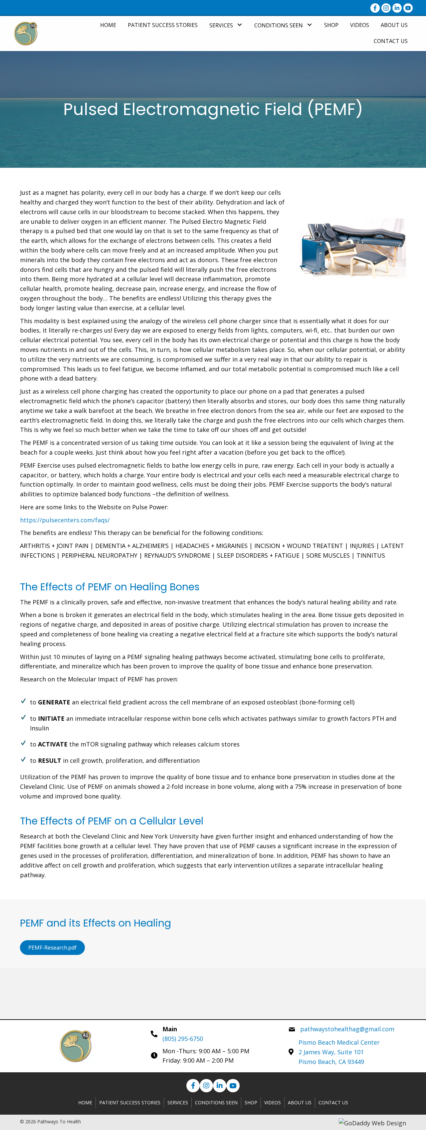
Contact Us (333, 1102)
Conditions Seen (216, 1102)
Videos (272, 1102)
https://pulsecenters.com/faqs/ (65, 520)
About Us (300, 1102)
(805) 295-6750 (182, 1039)
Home (85, 1102)
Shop (251, 1102)
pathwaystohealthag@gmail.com (347, 1029)
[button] (239, 25)
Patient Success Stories (129, 1102)
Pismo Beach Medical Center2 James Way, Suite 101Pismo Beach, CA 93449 (339, 1052)
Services (177, 1102)
